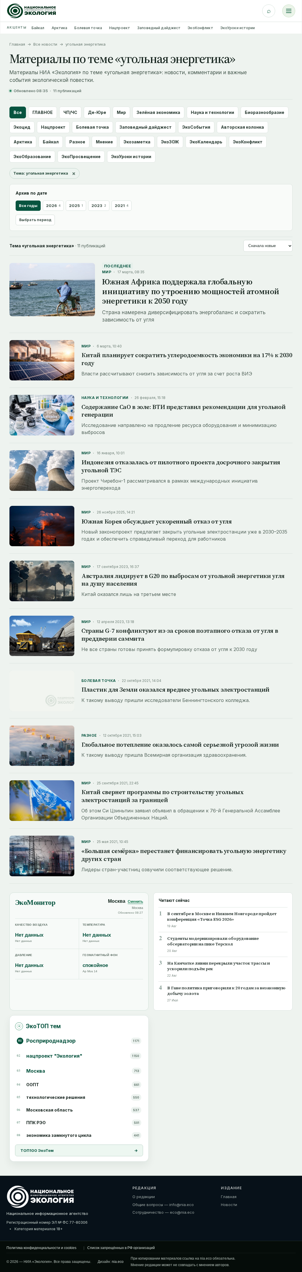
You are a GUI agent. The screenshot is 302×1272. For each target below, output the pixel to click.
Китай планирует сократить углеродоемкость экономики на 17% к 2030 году (186, 359)
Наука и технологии (212, 112)
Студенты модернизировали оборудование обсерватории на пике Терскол (213, 941)
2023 (98, 205)
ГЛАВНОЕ (42, 112)
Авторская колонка (242, 127)
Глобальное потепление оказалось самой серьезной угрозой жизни (180, 744)
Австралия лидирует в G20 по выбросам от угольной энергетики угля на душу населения (183, 580)
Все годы (28, 205)
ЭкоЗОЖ (170, 141)
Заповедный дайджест (158, 28)
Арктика (60, 28)
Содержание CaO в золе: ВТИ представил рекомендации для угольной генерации (183, 411)
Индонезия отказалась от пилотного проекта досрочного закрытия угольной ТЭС (180, 466)
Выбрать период (35, 220)
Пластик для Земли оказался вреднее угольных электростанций (175, 689)
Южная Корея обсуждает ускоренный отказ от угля (156, 521)
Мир (121, 112)
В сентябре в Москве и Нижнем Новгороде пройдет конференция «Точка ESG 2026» (222, 916)
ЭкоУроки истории (237, 28)
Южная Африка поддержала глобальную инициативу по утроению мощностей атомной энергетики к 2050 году (190, 291)
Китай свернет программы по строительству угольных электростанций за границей (162, 796)
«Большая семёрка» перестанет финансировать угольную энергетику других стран (183, 855)
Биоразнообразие (264, 112)
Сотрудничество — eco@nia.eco (163, 1212)
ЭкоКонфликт (200, 28)
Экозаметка (137, 141)
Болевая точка (88, 28)
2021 (121, 205)
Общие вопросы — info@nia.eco (163, 1204)
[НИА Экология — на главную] (31, 11)
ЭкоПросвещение (81, 156)
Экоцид (22, 127)
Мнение (104, 141)
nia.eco (118, 1262)
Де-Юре (97, 112)
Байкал (38, 28)
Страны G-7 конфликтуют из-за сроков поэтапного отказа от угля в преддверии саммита (179, 634)
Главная (17, 44)
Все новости (45, 44)
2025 (76, 205)
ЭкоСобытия (196, 127)
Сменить (135, 902)
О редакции (143, 1196)
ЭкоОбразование (32, 156)
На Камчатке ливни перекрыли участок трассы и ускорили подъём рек (218, 966)
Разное (77, 141)
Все (18, 112)
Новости (229, 1204)
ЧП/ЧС (70, 112)
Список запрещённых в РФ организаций (121, 1248)
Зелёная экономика (158, 112)
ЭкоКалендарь (206, 141)
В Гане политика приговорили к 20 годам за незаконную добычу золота (226, 990)
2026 (53, 205)
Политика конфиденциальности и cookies (41, 1248)
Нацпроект (119, 28)
